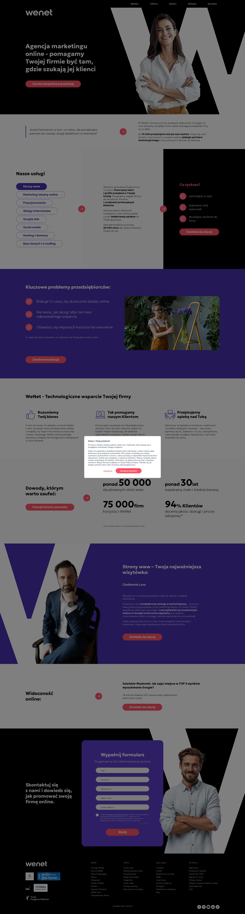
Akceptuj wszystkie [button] (128, 471)
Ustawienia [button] (107, 471)
